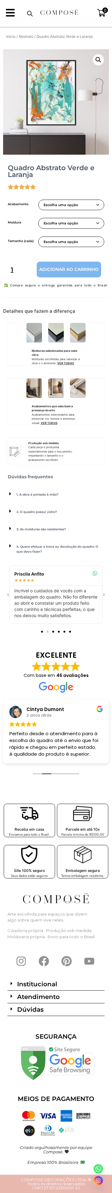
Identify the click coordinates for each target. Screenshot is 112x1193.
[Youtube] (89, 961)
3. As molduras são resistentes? (41, 529)
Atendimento (38, 997)
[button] (98, 59)
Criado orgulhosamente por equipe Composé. (56, 1149)
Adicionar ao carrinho (69, 269)
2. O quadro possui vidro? (36, 512)
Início (11, 36)
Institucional (37, 984)
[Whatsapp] (98, 1168)
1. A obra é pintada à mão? (37, 495)
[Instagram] (21, 961)
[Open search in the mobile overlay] (30, 13)
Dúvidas (30, 1009)
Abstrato (26, 36)
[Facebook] (43, 961)
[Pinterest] (66, 961)
